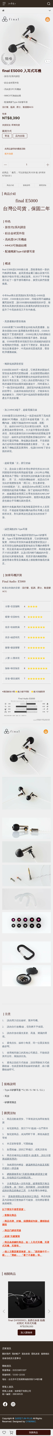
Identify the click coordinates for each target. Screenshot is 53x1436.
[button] (49, 1311)
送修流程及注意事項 (11, 1358)
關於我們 (6, 1353)
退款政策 (26, 1353)
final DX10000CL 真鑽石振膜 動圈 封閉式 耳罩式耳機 (26, 1322)
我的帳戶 (16, 1353)
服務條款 (45, 1353)
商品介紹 (10, 185)
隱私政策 (35, 1353)
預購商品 (33, 1432)
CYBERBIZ (31, 1421)
